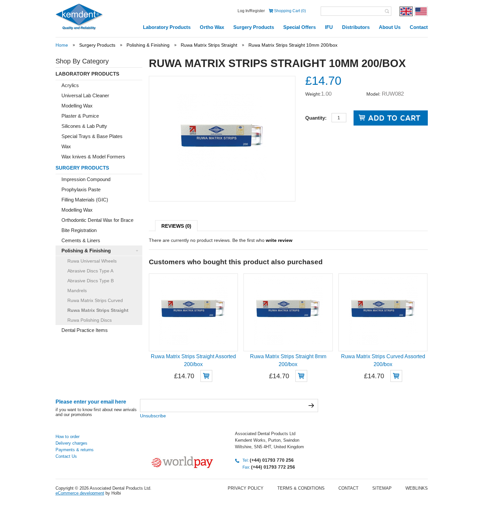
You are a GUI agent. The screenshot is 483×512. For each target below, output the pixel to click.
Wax (66, 146)
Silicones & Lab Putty (84, 126)
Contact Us (66, 456)
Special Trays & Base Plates (92, 136)
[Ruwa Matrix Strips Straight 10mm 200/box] (222, 181)
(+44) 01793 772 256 (273, 467)
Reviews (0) (176, 226)
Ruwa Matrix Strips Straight (209, 45)
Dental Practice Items (84, 330)
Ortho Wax (212, 27)
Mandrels (77, 290)
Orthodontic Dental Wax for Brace (97, 220)
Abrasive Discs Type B (90, 280)
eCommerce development (80, 493)
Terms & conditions (301, 488)
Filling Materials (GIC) (84, 199)
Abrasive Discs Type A (90, 270)
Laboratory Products (167, 27)
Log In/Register (251, 11)
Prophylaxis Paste (81, 189)
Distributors (356, 27)
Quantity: (316, 118)
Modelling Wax (77, 105)
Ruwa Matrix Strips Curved (95, 300)
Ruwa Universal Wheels (92, 261)
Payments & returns (75, 449)
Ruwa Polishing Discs (89, 320)
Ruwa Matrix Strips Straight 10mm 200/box (292, 45)
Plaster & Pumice (80, 116)
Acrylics (70, 85)
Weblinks (416, 488)
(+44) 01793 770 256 (272, 460)
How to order (68, 436)
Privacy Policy (246, 488)
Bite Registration (79, 230)
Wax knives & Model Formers (93, 156)
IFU (329, 27)
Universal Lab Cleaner (85, 95)
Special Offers (299, 27)
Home (62, 45)
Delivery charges (71, 443)
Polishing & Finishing (148, 45)
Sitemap (382, 488)
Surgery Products (253, 27)
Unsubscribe (153, 415)
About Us (390, 27)
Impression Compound (85, 179)
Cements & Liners (80, 240)
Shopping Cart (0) (290, 11)
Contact (419, 27)
